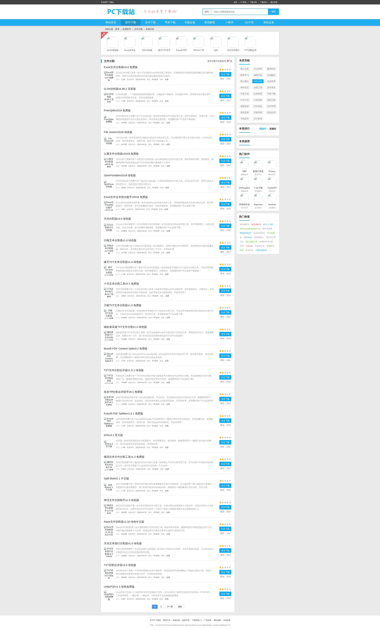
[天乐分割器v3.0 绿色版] (109, 227)
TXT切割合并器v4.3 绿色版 (120, 565)
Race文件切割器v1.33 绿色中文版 (124, 521)
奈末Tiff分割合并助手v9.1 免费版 (123, 391)
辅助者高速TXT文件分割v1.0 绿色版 (125, 326)
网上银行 (244, 81)
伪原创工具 (260, 246)
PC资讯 (243, 2)
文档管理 (258, 94)
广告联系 (207, 620)
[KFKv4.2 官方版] (109, 444)
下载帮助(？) (197, 620)
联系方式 (166, 620)
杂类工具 (258, 87)
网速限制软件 (245, 233)
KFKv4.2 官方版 (113, 435)
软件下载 (130, 22)
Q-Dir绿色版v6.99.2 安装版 (120, 88)
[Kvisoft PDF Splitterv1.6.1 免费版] (109, 422)
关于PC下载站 (155, 620)
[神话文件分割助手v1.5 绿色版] (109, 509)
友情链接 (226, 620)
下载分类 (253, 2)
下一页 (170, 607)
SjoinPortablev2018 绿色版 (120, 175)
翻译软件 (271, 69)
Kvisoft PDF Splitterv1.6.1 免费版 (123, 413)
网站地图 (217, 620)
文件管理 (271, 106)
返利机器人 (259, 237)
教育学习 (244, 75)
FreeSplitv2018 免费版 (117, 110)
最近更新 (274, 2)
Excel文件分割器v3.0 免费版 (121, 67)
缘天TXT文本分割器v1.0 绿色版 (122, 262)
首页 (235, 2)
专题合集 (190, 22)
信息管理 (271, 81)
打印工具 (244, 100)
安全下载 (225, 74)
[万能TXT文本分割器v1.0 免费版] (109, 314)
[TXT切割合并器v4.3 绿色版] (109, 573)
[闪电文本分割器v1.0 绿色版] (109, 249)
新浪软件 (249, 250)
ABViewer (248, 237)
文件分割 (138, 29)
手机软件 (244, 118)
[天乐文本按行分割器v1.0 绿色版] (109, 552)
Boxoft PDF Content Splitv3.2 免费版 (125, 348)
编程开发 (258, 75)
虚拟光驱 (271, 100)
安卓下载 (150, 22)
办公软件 (258, 69)
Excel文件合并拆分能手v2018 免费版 (126, 197)
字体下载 (271, 94)
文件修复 (258, 106)
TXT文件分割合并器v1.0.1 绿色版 (124, 370)
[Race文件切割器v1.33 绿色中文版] (109, 530)
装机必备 (268, 22)
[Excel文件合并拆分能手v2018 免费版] (109, 205)
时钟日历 (244, 87)
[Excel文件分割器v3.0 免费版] (109, 76)
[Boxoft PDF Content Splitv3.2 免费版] (109, 357)
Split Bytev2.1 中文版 (116, 478)
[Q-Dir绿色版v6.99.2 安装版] (109, 97)
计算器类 (258, 100)
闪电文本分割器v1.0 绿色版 (120, 240)
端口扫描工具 (251, 241)
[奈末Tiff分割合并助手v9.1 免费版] (109, 400)
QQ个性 (249, 22)
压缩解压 (271, 75)
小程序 (229, 22)
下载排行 (263, 2)
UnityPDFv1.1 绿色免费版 (119, 586)
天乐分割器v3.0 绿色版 (117, 218)
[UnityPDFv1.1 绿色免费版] (109, 595)
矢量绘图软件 (261, 250)
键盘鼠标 (244, 106)
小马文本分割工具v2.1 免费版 (121, 283)
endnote (249, 246)
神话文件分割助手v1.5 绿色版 (121, 500)
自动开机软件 (259, 233)
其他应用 (271, 112)
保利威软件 (244, 224)
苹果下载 (170, 22)
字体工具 (244, 94)
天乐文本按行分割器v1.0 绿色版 (123, 543)
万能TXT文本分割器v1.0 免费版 (122, 305)
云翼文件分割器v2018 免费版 (121, 153)
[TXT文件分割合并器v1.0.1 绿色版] (109, 379)
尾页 (180, 607)
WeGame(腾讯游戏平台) (250, 229)
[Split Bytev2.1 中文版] (109, 487)
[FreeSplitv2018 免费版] (109, 119)
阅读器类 (244, 112)
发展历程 (176, 620)
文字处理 (258, 118)
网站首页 (111, 22)
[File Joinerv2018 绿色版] (109, 141)
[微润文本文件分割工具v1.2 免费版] (109, 465)
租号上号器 (268, 224)
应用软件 (127, 29)
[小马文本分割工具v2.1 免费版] (109, 292)
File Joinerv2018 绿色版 (118, 132)
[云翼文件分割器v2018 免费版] (109, 162)
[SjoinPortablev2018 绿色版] (109, 184)
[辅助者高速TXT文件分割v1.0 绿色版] (109, 335)
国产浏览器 (267, 229)
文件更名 (271, 87)
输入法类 (244, 69)
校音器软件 (256, 224)
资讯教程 (209, 22)
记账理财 (258, 112)
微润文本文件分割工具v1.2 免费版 (124, 456)
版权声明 (185, 620)
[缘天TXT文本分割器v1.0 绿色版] (109, 270)
